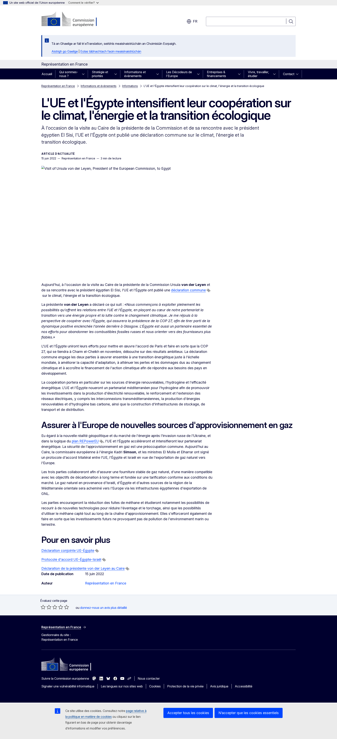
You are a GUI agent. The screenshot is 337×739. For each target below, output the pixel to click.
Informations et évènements (135, 74)
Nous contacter (149, 678)
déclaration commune (188, 290)
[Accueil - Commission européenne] (72, 19)
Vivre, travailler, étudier (258, 74)
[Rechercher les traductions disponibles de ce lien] (208, 290)
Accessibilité (243, 686)
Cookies (155, 686)
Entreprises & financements (216, 74)
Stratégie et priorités (100, 74)
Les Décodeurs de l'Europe (179, 74)
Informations (130, 86)
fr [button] (195, 21)
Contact (288, 74)
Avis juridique (219, 686)
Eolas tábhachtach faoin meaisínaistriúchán (110, 51)
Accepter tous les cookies (188, 713)
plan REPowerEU (85, 441)
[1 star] (43, 607)
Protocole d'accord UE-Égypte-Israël (71, 559)
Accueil (47, 74)
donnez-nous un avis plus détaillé (103, 608)
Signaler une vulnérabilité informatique (67, 686)
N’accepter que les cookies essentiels (248, 713)
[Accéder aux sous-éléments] (84, 74)
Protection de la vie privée (185, 686)
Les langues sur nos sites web (122, 686)
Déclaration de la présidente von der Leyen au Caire (83, 568)
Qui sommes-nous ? (68, 74)
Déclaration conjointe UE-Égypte (67, 550)
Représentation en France (58, 86)
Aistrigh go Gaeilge (64, 51)
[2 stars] (46, 607)
